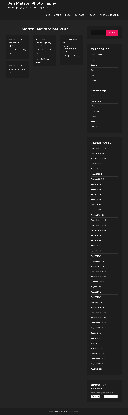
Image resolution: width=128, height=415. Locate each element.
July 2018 (94, 184)
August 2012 (96, 364)
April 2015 (95, 256)
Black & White (96, 55)
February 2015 (96, 261)
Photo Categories (110, 15)
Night (93, 106)
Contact (79, 15)
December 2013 (97, 312)
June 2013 (95, 338)
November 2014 (97, 276)
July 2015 (94, 240)
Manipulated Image (98, 91)
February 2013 (96, 353)
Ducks (93, 80)
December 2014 (97, 271)
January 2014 (96, 307)
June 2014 (95, 292)
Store (57, 15)
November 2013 (97, 317)
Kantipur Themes (73, 411)
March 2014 (95, 302)
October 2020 (96, 153)
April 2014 (95, 297)
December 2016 (97, 220)
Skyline (93, 116)
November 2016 (97, 225)
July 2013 (94, 333)
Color (22, 39)
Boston (15, 39)
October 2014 (96, 282)
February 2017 (96, 210)
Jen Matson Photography (32, 3)
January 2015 (96, 266)
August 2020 (96, 163)
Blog (68, 15)
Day (64, 42)
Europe (94, 85)
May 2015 (95, 251)
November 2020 (97, 148)
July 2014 (94, 287)
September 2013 (97, 323)
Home (47, 15)
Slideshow (95, 121)
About (92, 15)
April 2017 (95, 205)
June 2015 (95, 246)
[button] (95, 396)
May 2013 (95, 343)
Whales (94, 126)
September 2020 (97, 158)
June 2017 (95, 199)
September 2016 (97, 230)
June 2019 (95, 169)
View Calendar (110, 396)
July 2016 (94, 235)
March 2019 (95, 174)
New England (96, 101)
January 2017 (96, 215)
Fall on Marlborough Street (69, 49)
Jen (13, 50)
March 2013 (95, 348)
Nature (93, 96)
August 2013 (96, 328)
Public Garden (96, 111)
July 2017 (94, 194)
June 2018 (95, 189)
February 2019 (96, 179)
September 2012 (97, 359)
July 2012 (94, 369)
